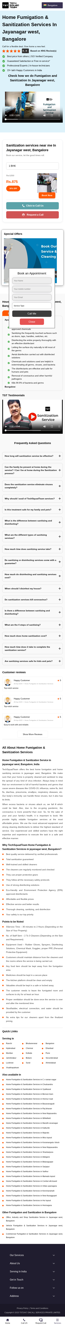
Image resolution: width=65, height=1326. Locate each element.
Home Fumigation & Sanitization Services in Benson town (29, 1094)
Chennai (29, 1048)
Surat (28, 1063)
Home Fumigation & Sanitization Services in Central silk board (31, 1181)
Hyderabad (10, 1048)
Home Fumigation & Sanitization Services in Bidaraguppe (29, 1162)
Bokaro (29, 1058)
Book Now (47, 195)
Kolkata (29, 1053)
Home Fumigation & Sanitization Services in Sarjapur (28, 1167)
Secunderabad (52, 1058)
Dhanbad (49, 1048)
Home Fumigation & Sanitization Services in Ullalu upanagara (31, 1186)
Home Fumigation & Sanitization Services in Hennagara (29, 1205)
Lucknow (9, 1063)
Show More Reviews (32, 734)
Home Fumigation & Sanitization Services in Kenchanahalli (30, 1191)
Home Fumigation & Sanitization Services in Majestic (27, 1133)
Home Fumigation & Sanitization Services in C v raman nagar (31, 1080)
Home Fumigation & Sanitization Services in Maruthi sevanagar (32, 1123)
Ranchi (9, 1043)
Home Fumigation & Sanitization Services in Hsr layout (28, 1200)
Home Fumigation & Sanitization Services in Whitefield (28, 1118)
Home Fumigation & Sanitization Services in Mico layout (29, 1138)
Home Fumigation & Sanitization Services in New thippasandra (32, 1147)
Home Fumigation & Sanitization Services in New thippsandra (31, 1113)
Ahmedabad (51, 1063)
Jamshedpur (11, 1058)
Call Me (32, 313)
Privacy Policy (22, 1308)
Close (32, 321)
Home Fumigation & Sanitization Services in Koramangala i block (32, 1142)
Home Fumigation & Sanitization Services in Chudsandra (29, 1084)
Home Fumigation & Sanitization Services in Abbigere (28, 1157)
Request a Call (35, 214)
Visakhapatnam (12, 1068)
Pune (48, 1053)
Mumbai (9, 1053)
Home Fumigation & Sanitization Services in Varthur (27, 1171)
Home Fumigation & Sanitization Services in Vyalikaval (28, 1089)
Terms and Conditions (39, 1308)
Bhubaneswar (31, 1043)
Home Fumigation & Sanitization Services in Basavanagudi (30, 1104)
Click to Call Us (35, 205)
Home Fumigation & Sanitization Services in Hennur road (29, 1099)
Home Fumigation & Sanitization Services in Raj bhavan (29, 1109)
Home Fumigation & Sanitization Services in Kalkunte (28, 1128)
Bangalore (50, 1043)
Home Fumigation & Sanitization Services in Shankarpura (29, 1152)
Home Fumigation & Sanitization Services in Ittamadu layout (30, 1176)
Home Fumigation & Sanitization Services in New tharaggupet (31, 1196)
